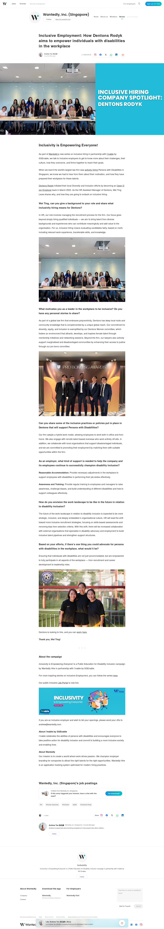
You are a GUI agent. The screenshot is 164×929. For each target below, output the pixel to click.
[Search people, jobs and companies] (139, 3)
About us (104, 17)
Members (113, 17)
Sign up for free (153, 4)
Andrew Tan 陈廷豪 (51, 54)
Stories (122, 17)
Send (138, 906)
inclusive (66, 805)
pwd (75, 805)
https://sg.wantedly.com (62, 19)
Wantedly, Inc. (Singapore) (66, 14)
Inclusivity (82, 865)
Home (96, 17)
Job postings (132, 17)
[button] (28, 888)
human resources (52, 805)
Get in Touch (124, 906)
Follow (48, 19)
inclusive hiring (86, 805)
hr (41, 805)
